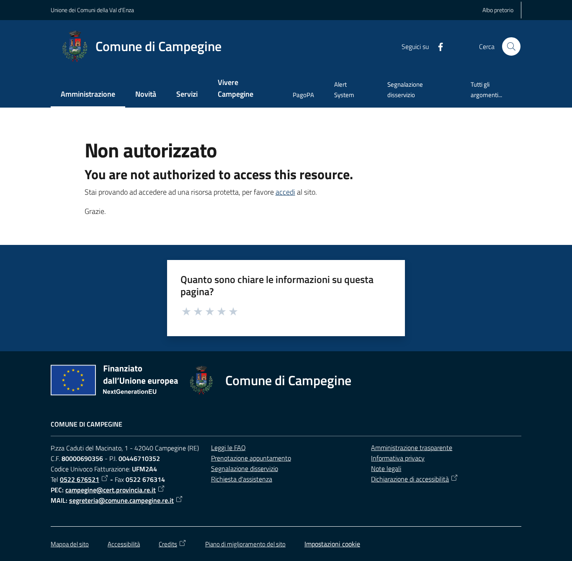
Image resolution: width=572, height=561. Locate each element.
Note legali (386, 468)
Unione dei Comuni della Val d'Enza (92, 9)
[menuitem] (88, 95)
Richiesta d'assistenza (241, 479)
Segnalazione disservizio (244, 468)
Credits (168, 544)
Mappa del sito (70, 544)
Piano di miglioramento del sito (245, 544)
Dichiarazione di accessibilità (410, 479)
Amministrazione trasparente (411, 448)
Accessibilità (124, 544)
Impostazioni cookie (332, 544)
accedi (285, 192)
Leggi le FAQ (228, 448)
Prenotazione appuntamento (251, 458)
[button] (511, 46)
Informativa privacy (398, 458)
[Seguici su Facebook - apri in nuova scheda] (437, 46)
